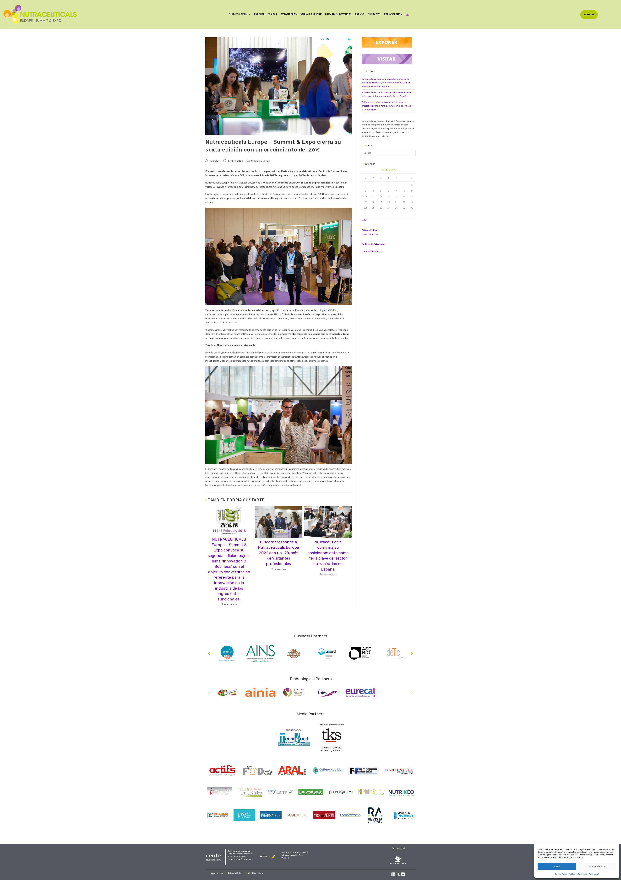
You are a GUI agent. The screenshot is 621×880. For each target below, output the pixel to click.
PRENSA (359, 14)
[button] (209, 653)
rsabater (215, 161)
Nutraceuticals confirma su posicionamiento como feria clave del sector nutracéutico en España (328, 556)
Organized (398, 848)
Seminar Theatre (311, 14)
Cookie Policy (561, 874)
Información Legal (371, 251)
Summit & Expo (238, 14)
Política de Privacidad (577, 874)
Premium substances (338, 14)
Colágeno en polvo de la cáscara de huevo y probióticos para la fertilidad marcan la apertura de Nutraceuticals (387, 106)
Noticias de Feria (260, 161)
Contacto (374, 14)
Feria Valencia (393, 14)
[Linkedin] (393, 874)
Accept (556, 866)
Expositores (289, 14)
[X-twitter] (398, 874)
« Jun (364, 220)
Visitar (272, 14)
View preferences (597, 866)
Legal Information (370, 234)
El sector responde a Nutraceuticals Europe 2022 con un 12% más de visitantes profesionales (278, 553)
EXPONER (259, 14)
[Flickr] (403, 874)
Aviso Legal (594, 874)
